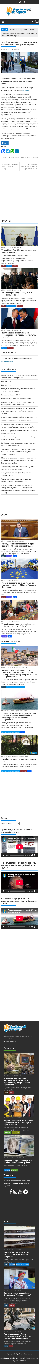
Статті (15, 556)
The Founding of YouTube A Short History (16, 398)
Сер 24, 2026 (9, 1250)
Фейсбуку (26, 90)
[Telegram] (25, 1193)
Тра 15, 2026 (9, 1118)
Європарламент (15, 157)
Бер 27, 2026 (9, 1158)
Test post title (6, 381)
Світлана (16, 247)
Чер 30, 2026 (7, 580)
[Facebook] (11, 1193)
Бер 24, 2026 (7, 667)
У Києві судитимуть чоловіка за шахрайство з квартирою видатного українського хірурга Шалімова (18, 410)
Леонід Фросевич (18, 541)
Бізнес (6, 1092)
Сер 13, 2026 (9, 1331)
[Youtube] (20, 1193)
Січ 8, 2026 (6, 711)
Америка (7, 1170)
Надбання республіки (22, 1264)
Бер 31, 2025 (7, 290)
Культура (12, 1264)
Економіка (8, 1132)
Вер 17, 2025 (7, 247)
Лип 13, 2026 (7, 541)
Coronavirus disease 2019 (10, 395)
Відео (3, 556)
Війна (3, 265)
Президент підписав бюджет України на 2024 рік (10, 166)
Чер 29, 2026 (7, 621)
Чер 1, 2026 (9, 1076)
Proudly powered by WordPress (12, 1358)
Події (14, 306)
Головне (9, 556)
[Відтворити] (4, 855)
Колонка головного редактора (15, 687)
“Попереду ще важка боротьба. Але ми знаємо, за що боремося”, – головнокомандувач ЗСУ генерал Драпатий (18, 451)
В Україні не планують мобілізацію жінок (16, 421)
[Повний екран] (35, 855)
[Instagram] (15, 1193)
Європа (5, 157)
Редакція (16, 50)
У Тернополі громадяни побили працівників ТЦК (19, 417)
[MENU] (36, 21)
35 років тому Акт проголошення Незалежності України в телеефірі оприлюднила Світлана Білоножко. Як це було (18, 460)
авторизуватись (7, 361)
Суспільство (15, 1132)
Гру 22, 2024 (7, 756)
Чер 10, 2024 (7, 330)
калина (23, 157)
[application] (19, 846)
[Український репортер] (3, 21)
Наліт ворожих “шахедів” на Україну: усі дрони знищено (28, 166)
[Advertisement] (19, 193)
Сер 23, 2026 (9, 1290)
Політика (15, 265)
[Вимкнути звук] (32, 855)
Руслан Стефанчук (32, 157)
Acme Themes (20, 1360)
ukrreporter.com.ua (10, 1041)
